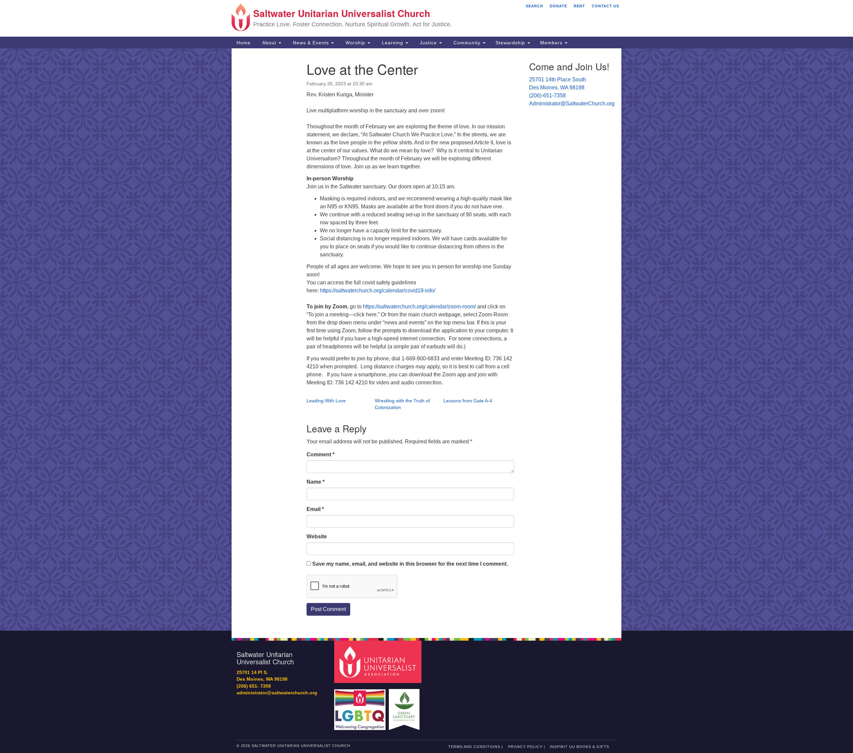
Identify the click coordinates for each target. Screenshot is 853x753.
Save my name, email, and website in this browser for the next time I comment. (410, 564)
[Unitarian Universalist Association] (379, 661)
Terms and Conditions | (475, 747)
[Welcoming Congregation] (361, 706)
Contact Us (605, 6)
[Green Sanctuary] (405, 706)
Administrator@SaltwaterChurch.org (571, 103)
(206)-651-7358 (547, 95)
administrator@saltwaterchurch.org (277, 692)
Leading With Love (326, 400)
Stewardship (511, 42)
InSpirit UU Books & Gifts (579, 747)
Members (552, 42)
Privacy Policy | (526, 747)
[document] (426, 339)
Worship (355, 42)
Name (316, 482)
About (269, 42)
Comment (321, 454)
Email (315, 509)
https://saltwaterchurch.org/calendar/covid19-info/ (377, 290)
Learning (392, 42)
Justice (428, 42)
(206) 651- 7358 (254, 686)
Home (244, 42)
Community (467, 42)
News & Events (311, 42)
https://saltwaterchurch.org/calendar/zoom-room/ (419, 306)
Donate (558, 6)
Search (534, 6)
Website (317, 536)
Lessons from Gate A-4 (467, 400)
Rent (579, 6)
